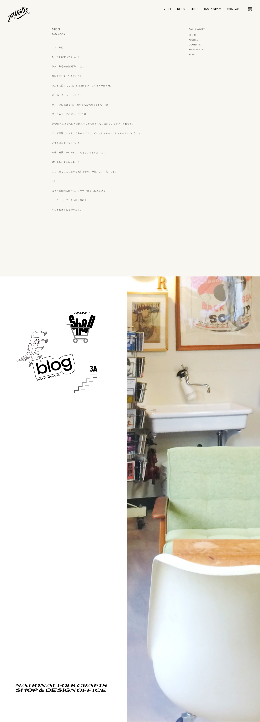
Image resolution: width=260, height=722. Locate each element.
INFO (192, 54)
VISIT (168, 8)
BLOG (181, 8)
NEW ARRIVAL (197, 49)
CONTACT (234, 8)
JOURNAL (195, 45)
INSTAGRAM (212, 8)
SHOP (195, 8)
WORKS (193, 40)
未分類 (192, 35)
